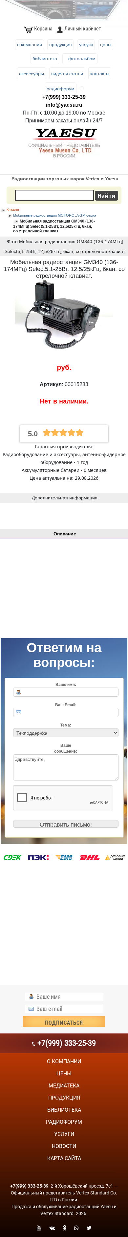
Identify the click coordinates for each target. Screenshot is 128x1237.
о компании (64, 1061)
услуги (64, 1134)
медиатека (64, 1086)
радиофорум (64, 1122)
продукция (64, 1098)
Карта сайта (64, 1158)
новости (64, 1146)
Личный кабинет (82, 29)
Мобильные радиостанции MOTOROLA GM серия (54, 215)
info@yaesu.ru (64, 105)
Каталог (13, 210)
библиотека (64, 1110)
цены (64, 1073)
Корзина (43, 29)
